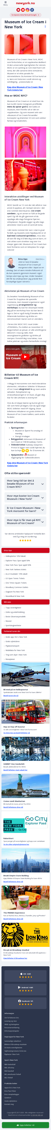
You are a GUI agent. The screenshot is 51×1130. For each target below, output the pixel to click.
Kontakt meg (9, 1104)
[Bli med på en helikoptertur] (25, 674)
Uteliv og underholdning (15, 612)
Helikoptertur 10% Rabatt (16, 556)
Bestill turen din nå (10, 695)
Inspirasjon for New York (14, 1037)
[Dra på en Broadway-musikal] (25, 935)
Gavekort (7, 1098)
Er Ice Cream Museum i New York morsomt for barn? (23, 509)
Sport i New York (11, 1060)
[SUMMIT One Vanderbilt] (25, 749)
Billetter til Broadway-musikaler (15, 1044)
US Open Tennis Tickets (15, 578)
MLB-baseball (9, 1071)
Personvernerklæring (11, 1028)
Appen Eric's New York (12, 1088)
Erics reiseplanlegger (11, 1094)
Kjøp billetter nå (27, 1125)
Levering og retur (10, 1021)
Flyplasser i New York (11, 1054)
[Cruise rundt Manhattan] (25, 786)
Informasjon (9, 1013)
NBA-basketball (9, 1064)
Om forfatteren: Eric (11, 1018)
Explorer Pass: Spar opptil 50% (18, 560)
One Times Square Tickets (16, 583)
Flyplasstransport (12, 646)
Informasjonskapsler (11, 1031)
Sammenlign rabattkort (12, 1041)
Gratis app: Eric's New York (16, 637)
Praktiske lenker (10, 1083)
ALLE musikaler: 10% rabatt (16, 574)
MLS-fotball (8, 1078)
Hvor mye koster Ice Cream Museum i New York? (23, 497)
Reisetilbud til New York (15, 596)
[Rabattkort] (25, 823)
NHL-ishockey (9, 1068)
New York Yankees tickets (16, 569)
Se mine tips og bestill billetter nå (16, 733)
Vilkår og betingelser (11, 1024)
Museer (9, 621)
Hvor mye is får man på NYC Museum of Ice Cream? (24, 521)
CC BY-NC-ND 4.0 (37, 1115)
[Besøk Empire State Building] (25, 860)
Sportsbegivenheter (13, 625)
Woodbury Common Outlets (17, 587)
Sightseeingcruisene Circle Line (15, 1051)
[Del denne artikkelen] (44, 26)
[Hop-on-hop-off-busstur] (25, 712)
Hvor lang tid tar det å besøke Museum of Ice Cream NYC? (20, 483)
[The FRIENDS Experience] (25, 898)
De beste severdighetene (13, 1048)
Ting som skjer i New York (16, 655)
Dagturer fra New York (15, 592)
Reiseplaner (10, 659)
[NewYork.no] (25, 3)
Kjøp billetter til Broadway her (15, 958)
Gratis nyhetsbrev (13, 641)
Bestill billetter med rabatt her (15, 770)
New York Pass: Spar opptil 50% (18, 565)
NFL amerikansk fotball (12, 1074)
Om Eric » (40, 259)
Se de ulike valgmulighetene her (16, 844)
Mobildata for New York (15, 650)
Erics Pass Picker (10, 1091)
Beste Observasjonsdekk (16, 616)
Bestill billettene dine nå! (13, 807)
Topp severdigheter (13, 607)
